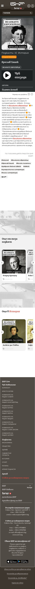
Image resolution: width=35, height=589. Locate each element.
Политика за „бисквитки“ (17, 578)
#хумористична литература (12, 169)
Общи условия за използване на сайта (17, 569)
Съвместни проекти (6, 454)
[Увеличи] (29, 94)
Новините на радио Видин (7, 418)
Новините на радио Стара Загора (10, 428)
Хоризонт (6, 388)
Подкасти (8, 53)
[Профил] (32, 6)
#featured (5, 160)
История (23, 53)
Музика (5, 466)
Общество (6, 446)
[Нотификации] (29, 6)
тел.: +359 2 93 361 (17, 512)
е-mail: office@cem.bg (17, 532)
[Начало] (17, 4)
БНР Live (6, 381)
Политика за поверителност (17, 574)
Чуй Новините (9, 385)
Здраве (5, 450)
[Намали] (32, 94)
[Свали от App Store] (12, 561)
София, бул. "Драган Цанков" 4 (17, 510)
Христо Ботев (7, 391)
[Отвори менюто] (2, 5)
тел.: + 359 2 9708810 (17, 528)
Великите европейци (11, 67)
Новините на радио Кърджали (9, 423)
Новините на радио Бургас (7, 407)
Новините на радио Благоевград (10, 401)
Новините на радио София (7, 396)
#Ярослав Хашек (7, 163)
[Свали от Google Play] (23, 561)
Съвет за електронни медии (15, 478)
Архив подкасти (9, 469)
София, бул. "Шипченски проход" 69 (17, 524)
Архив (5, 474)
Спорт (4, 462)
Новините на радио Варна (7, 412)
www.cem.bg (17, 535)
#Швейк (26, 166)
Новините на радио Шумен (7, 434)
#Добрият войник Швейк (11, 166)
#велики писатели (23, 163)
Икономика (7, 443)
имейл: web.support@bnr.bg (17, 515)
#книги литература (9, 173)
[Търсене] (30, 12)
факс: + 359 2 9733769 (17, 530)
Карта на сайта (17, 583)
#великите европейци (19, 160)
